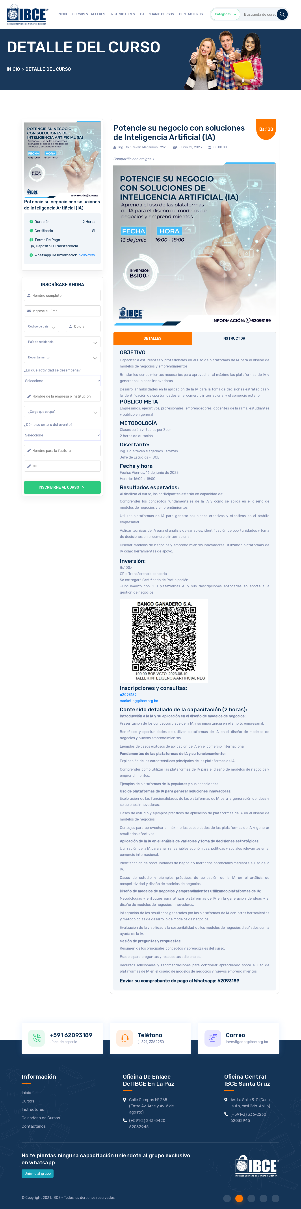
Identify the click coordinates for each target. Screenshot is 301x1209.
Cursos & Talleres (88, 14)
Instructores (122, 14)
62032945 (139, 1126)
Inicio (62, 14)
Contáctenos (191, 14)
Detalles (153, 338)
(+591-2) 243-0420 (147, 1120)
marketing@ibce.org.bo (139, 701)
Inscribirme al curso (59, 487)
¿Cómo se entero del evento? (48, 425)
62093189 (86, 255)
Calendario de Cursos (41, 1118)
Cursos (28, 1101)
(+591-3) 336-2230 (248, 1114)
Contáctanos (34, 1126)
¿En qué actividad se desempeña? (52, 370)
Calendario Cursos (157, 14)
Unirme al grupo (37, 1173)
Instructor (234, 338)
